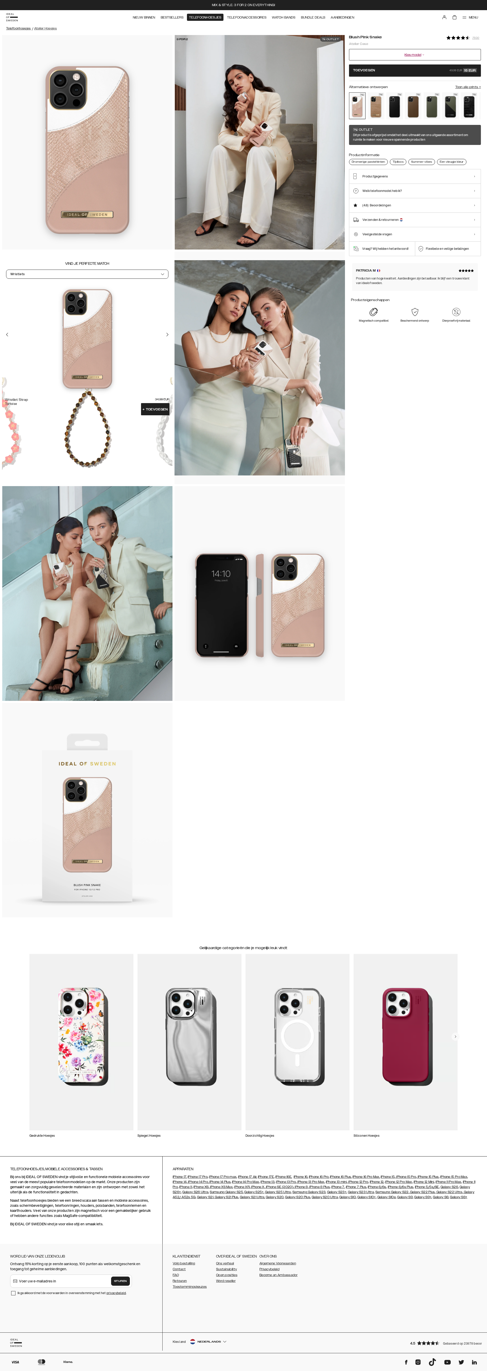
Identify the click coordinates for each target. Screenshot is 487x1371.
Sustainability (226, 1269)
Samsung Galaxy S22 (391, 1192)
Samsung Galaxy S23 (308, 1192)
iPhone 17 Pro (197, 1177)
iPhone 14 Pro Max (245, 1182)
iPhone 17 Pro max (222, 1177)
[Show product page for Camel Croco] (376, 105)
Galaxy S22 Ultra (449, 1192)
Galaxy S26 (449, 1187)
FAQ (176, 1275)
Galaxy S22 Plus (422, 1192)
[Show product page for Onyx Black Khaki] (450, 105)
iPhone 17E (266, 1177)
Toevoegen (155, 409)
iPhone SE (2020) (279, 1187)
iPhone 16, (301, 1177)
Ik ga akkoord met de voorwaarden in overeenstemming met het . (72, 1293)
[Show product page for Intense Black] (394, 105)
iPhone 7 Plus (356, 1187)
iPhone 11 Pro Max (448, 1182)
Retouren (180, 1281)
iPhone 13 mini (336, 1182)
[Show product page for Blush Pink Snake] (357, 105)
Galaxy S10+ (366, 1197)
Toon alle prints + (468, 87)
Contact (179, 1269)
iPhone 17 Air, (247, 1177)
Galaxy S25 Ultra (278, 1192)
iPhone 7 (337, 1187)
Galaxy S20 (275, 1197)
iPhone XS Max (221, 1187)
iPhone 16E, (283, 1177)
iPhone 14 (180, 1182)
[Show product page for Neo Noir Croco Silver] (469, 105)
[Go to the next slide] (167, 334)
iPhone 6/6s (377, 1187)
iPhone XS (201, 1187)
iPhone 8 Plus (319, 1187)
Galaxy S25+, (254, 1192)
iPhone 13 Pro (286, 1182)
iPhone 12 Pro (357, 1182)
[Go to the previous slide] (7, 334)
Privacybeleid (269, 1269)
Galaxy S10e (386, 1197)
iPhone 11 (185, 1187)
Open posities (226, 1275)
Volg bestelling (184, 1263)
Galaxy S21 (205, 1197)
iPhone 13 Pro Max (310, 1182)
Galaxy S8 (440, 1197)
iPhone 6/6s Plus (400, 1187)
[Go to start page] (12, 17)
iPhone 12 (377, 1182)
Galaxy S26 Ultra (195, 1192)
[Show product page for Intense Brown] (413, 105)
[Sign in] (444, 17)
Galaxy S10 (347, 1197)
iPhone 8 (301, 1187)
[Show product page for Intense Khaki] (432, 105)
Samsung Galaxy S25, (227, 1192)
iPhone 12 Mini (424, 1182)
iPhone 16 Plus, (341, 1177)
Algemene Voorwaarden (277, 1263)
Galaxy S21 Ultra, (252, 1197)
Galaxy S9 (405, 1197)
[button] (444, 1343)
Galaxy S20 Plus (297, 1197)
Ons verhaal (225, 1263)
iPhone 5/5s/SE (427, 1187)
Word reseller (226, 1281)
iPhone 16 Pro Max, (366, 1177)
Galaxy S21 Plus (226, 1197)
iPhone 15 (388, 1177)
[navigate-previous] (455, 1037)
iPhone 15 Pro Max (453, 1177)
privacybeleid (116, 1293)
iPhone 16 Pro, (319, 1177)
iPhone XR (242, 1187)
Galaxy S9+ (422, 1197)
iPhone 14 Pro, (198, 1182)
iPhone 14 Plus (219, 1182)
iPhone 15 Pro (405, 1177)
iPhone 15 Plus (428, 1177)
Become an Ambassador (278, 1275)
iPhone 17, (180, 1177)
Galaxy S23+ (336, 1192)
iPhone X (257, 1187)
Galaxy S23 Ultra (361, 1192)
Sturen (120, 1281)
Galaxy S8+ (458, 1197)
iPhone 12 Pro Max (398, 1182)
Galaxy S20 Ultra (325, 1197)
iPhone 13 (267, 1182)
